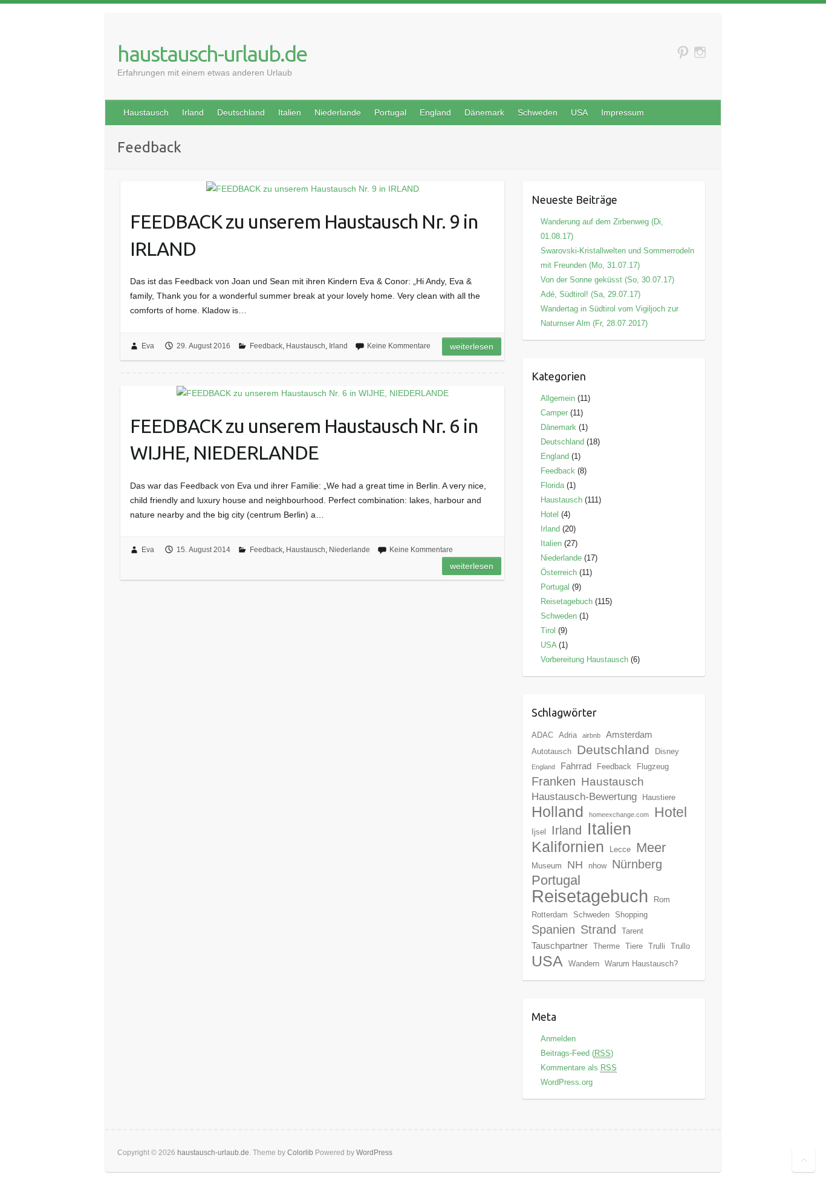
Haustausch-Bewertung (584, 796)
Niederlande (337, 112)
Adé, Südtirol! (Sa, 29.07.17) (590, 294)
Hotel (550, 514)
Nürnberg (637, 864)
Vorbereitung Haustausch (584, 659)
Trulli (656, 946)
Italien (289, 112)
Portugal (390, 112)
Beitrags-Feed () (577, 1053)
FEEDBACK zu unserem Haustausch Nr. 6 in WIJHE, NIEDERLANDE (304, 439)
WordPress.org (567, 1082)
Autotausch (551, 751)
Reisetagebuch (567, 601)
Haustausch (146, 112)
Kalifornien (568, 846)
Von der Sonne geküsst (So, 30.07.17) (607, 279)
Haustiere (658, 797)
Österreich (559, 572)
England (435, 112)
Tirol (548, 630)
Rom (662, 899)
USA (579, 112)
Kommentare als (579, 1067)
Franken (554, 781)
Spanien (553, 929)
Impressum (622, 112)
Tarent (632, 931)
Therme (606, 946)
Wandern (583, 963)
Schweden (538, 112)
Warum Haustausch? (641, 963)
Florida (552, 485)
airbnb (591, 735)
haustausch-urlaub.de (212, 53)
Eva (147, 346)
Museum (547, 865)
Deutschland (241, 112)
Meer (651, 847)
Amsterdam (629, 734)
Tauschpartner (560, 945)
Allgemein (558, 398)
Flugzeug (653, 766)
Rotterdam (550, 914)
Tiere (634, 946)
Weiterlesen (471, 346)
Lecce (620, 849)
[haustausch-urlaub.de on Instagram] (700, 52)
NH (575, 865)
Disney (667, 751)
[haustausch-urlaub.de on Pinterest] (683, 52)
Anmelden (558, 1038)
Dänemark (484, 112)
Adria (568, 735)
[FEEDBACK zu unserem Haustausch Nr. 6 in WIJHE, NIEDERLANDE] (312, 393)
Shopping (631, 914)
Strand (598, 929)
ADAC (542, 735)
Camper (554, 412)
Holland (558, 812)
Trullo (680, 946)
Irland (193, 112)
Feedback (266, 346)
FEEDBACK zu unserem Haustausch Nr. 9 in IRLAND (304, 234)
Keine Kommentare (399, 346)
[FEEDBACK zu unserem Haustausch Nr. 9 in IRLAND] (312, 188)
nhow (597, 865)
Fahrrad (576, 766)
